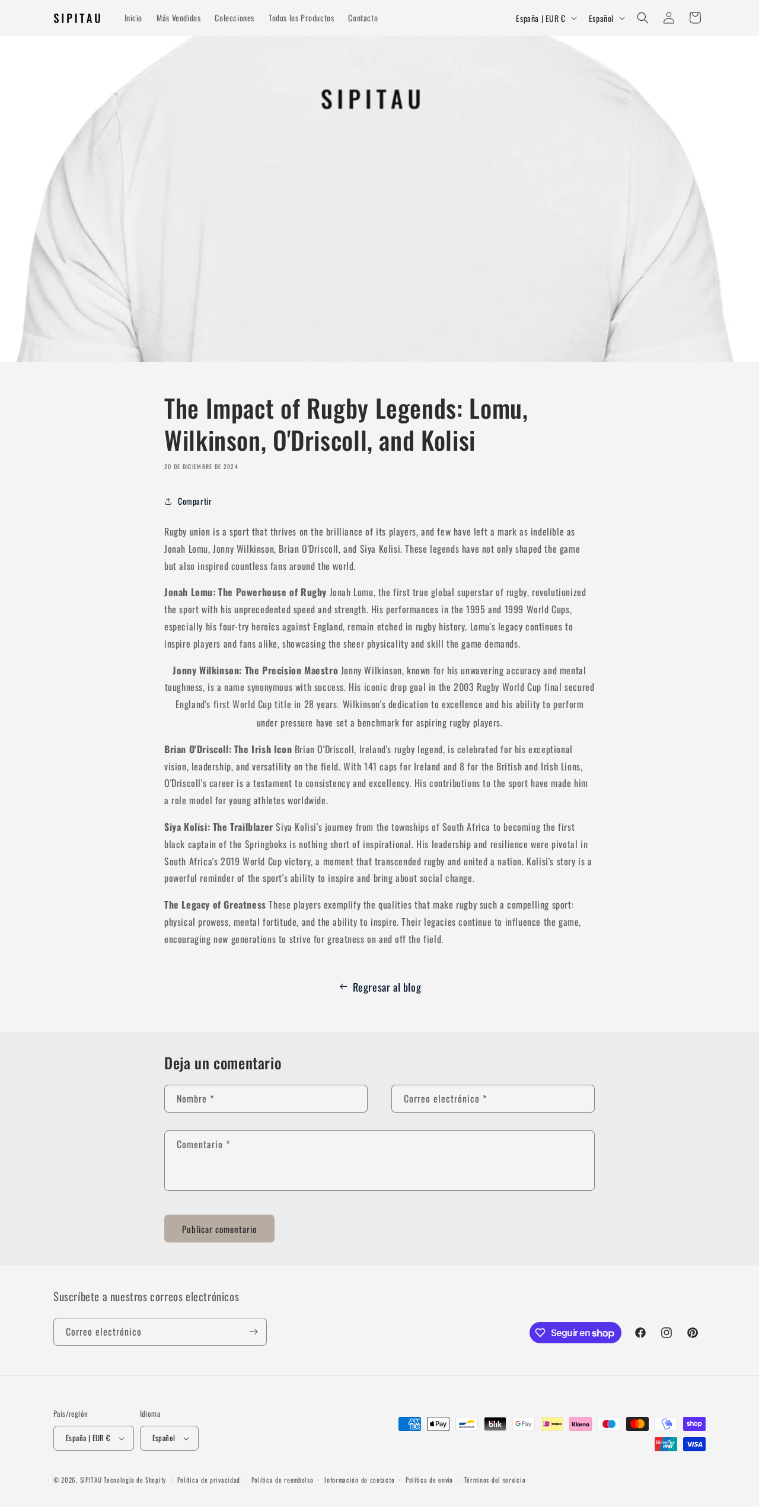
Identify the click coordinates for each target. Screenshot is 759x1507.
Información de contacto (359, 1479)
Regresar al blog (387, 987)
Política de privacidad (208, 1479)
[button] (643, 18)
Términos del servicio (495, 1479)
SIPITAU (91, 1479)
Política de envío (429, 1479)
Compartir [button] (195, 501)
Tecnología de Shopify (135, 1479)
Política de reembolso (282, 1479)
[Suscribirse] (253, 1332)
